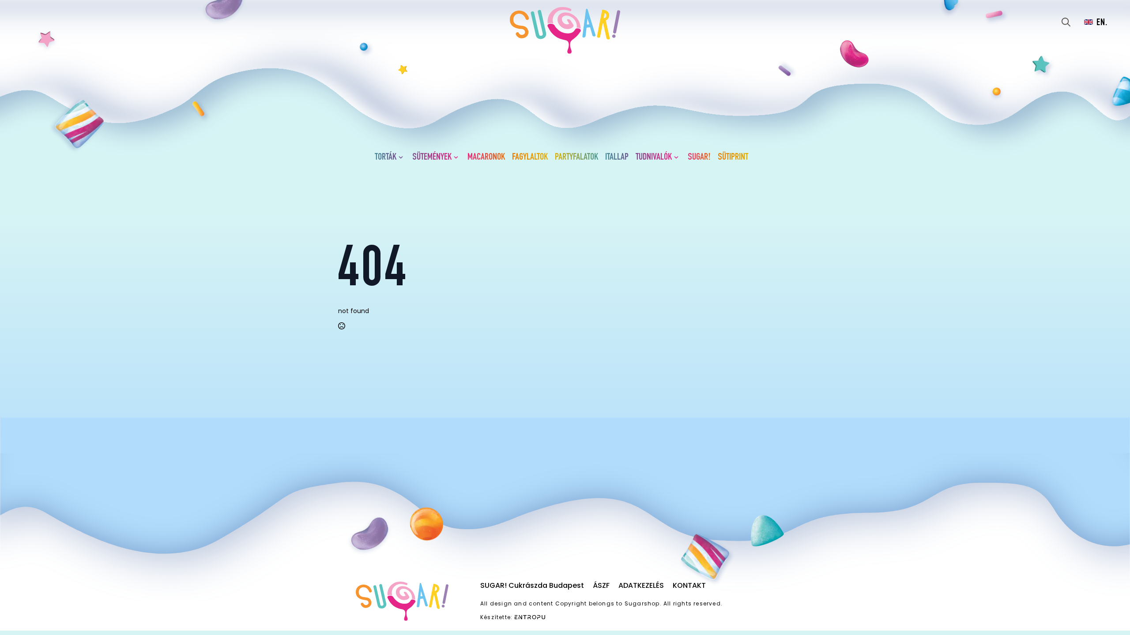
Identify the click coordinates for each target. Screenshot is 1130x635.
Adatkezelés (641, 585)
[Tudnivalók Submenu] (678, 157)
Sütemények (432, 157)
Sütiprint (733, 157)
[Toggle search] (1066, 22)
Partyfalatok (576, 157)
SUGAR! (699, 157)
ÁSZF (601, 585)
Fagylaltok (530, 157)
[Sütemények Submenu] (458, 157)
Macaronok (486, 157)
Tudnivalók (654, 157)
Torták (385, 157)
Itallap (617, 157)
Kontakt (689, 585)
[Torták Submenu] (402, 157)
